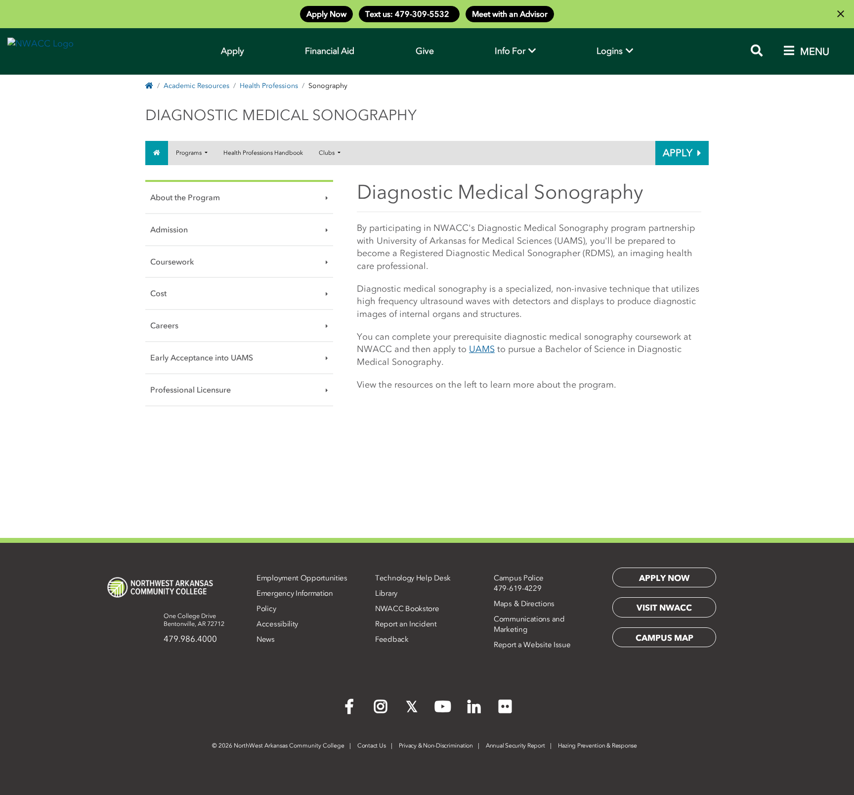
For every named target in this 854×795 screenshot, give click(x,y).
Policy (266, 608)
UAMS (482, 349)
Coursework (172, 261)
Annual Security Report (515, 745)
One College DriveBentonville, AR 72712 (194, 619)
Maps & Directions (524, 603)
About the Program (185, 197)
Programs (189, 152)
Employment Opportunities (301, 578)
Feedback (392, 639)
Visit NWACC (664, 608)
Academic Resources (196, 86)
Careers (164, 325)
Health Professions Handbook (263, 152)
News (265, 639)
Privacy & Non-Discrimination (436, 745)
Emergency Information (294, 593)
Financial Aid (329, 50)
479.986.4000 (190, 639)
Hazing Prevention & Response (597, 745)
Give (425, 50)
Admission (169, 229)
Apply (232, 50)
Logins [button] (611, 50)
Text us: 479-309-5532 (409, 14)
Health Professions (269, 86)
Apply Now (326, 14)
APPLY (677, 153)
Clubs (327, 152)
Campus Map (664, 638)
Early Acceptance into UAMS (201, 357)
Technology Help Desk (413, 578)
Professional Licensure (190, 390)
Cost (158, 293)
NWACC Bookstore (407, 608)
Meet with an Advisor (510, 14)
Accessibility (277, 623)
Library (386, 593)
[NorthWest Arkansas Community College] (160, 587)
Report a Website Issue (532, 644)
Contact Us (371, 745)
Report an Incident (406, 623)
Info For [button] (511, 50)
